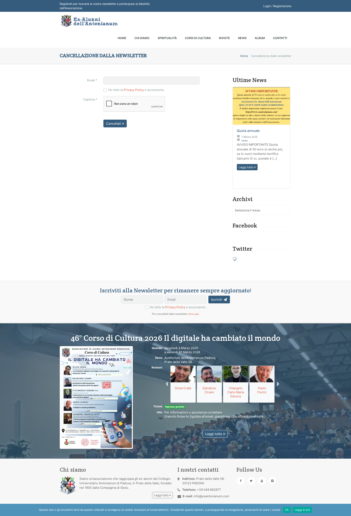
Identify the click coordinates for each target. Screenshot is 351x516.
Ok (287, 509)
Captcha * (90, 99)
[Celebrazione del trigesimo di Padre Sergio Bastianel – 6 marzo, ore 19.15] (261, 146)
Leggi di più (302, 509)
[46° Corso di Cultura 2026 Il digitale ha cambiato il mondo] (96, 397)
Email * (92, 80)
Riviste (224, 38)
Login (267, 6)
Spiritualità (167, 38)
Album (260, 38)
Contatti (280, 38)
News (242, 38)
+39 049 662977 (209, 490)
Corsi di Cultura (198, 38)
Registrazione (282, 6)
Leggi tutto (246, 105)
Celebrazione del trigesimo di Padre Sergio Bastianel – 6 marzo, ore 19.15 (259, 175)
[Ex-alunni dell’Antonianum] (89, 21)
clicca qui (193, 313)
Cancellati (114, 123)
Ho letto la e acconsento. (136, 90)
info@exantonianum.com (211, 496)
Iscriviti (217, 299)
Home (122, 38)
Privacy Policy (134, 90)
